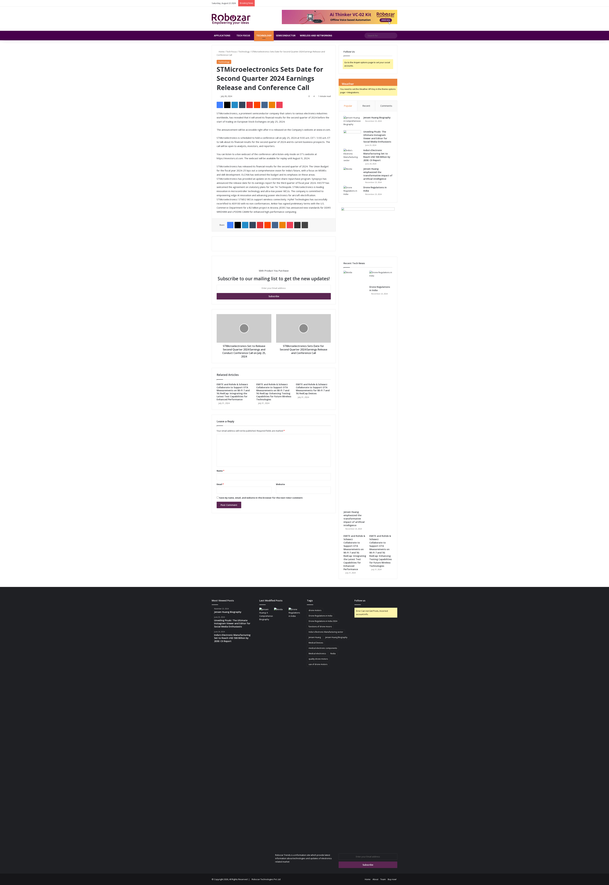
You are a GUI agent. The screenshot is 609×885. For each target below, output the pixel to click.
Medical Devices (316, 642)
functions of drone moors (320, 626)
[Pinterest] (249, 105)
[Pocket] (279, 105)
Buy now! (392, 879)
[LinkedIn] (235, 105)
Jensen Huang (315, 637)
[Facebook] (220, 105)
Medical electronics (317, 653)
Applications (222, 35)
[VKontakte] (264, 105)
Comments (386, 105)
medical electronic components (323, 648)
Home (221, 51)
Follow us (359, 600)
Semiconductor (285, 35)
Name (220, 470)
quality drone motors (318, 659)
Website (280, 484)
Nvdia (333, 653)
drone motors (315, 610)
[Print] (305, 225)
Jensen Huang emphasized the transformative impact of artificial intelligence (354, 518)
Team (383, 879)
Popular (348, 105)
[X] (227, 105)
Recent (366, 105)
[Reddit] (257, 105)
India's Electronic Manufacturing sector (326, 632)
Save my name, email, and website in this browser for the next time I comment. (261, 497)
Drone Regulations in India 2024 (323, 621)
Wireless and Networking (316, 35)
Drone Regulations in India (320, 615)
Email (220, 484)
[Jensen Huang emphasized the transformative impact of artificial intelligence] (352, 173)
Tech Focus (243, 35)
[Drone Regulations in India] (352, 192)
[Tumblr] (242, 105)
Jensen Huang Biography (377, 117)
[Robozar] (231, 18)
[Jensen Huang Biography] (352, 122)
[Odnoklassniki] (272, 105)
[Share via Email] (297, 225)
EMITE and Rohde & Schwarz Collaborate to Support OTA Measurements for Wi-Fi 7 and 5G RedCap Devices (313, 389)
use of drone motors (318, 664)
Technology (264, 35)
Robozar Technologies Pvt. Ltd (266, 879)
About (375, 879)
